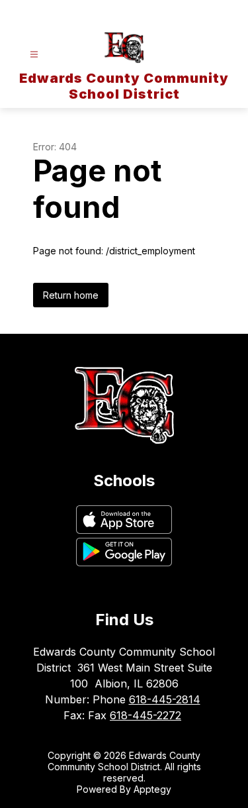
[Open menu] (34, 54)
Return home (71, 295)
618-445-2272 (145, 715)
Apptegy (152, 789)
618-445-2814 (164, 699)
